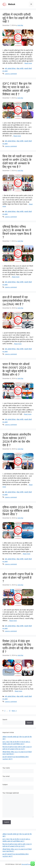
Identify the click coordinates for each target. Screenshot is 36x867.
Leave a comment (11, 74)
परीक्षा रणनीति (19, 68)
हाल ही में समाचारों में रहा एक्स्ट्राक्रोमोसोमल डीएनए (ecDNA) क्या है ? (16, 300)
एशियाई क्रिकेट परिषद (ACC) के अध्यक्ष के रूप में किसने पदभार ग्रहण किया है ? (17, 232)
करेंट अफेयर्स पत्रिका (10, 68)
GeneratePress (26, 864)
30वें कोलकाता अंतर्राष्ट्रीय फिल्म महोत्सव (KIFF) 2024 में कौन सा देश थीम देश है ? (17, 440)
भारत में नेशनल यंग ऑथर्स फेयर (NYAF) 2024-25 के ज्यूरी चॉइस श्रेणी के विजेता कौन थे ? (17, 369)
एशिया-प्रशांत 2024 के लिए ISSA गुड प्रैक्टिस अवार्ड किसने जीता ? (18, 510)
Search (5, 719)
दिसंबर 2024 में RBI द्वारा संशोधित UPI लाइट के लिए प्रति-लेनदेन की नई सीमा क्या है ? (18, 646)
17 (10, 711)
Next (14, 711)
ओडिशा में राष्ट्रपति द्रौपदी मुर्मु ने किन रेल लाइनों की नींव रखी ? (18, 18)
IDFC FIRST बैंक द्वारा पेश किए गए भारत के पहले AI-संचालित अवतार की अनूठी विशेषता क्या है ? (17, 89)
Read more (28, 63)
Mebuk (11, 4)
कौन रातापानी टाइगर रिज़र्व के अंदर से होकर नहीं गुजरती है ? (18, 577)
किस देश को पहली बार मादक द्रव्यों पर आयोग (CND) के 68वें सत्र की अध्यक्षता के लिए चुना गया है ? (17, 161)
